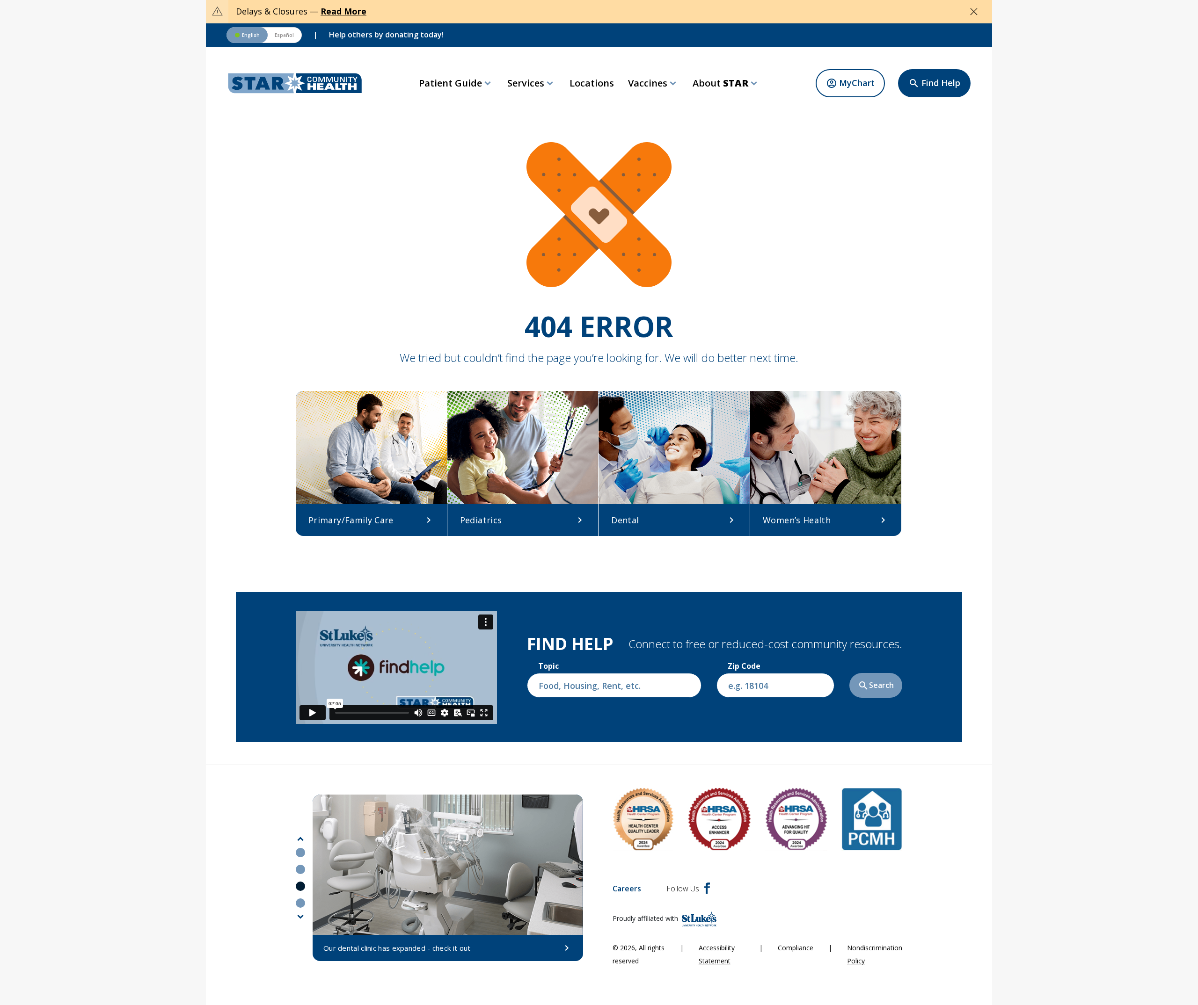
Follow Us (682, 888)
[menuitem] (456, 83)
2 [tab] (300, 869)
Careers (627, 888)
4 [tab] (300, 903)
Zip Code (744, 666)
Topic (548, 666)
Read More (343, 11)
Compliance (795, 947)
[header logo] (295, 83)
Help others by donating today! (386, 34)
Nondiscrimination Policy (874, 954)
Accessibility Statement (717, 954)
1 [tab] (300, 852)
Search (876, 685)
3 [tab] (300, 886)
